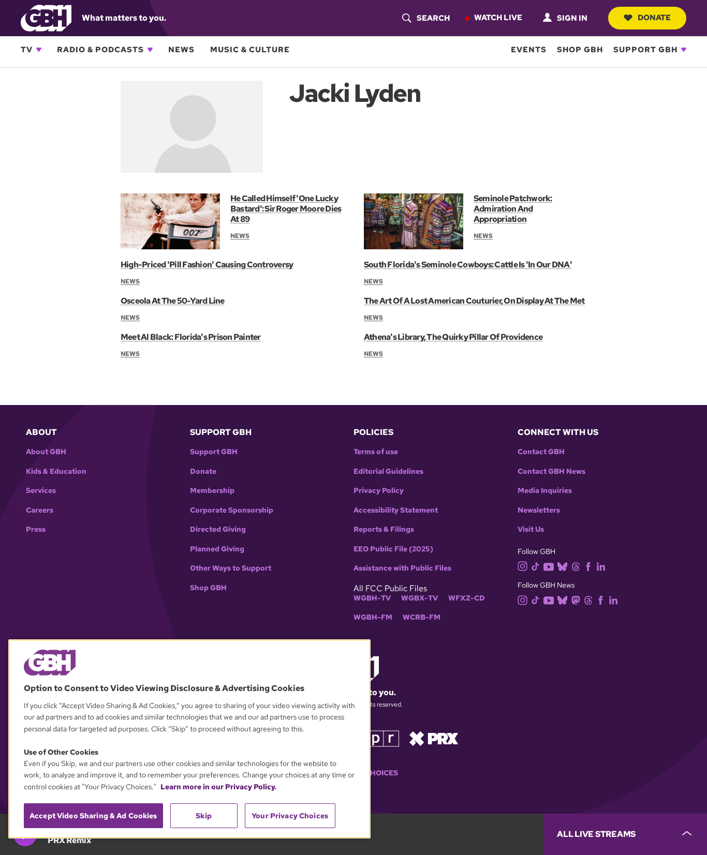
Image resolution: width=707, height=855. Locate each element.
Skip (204, 815)
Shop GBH (580, 49)
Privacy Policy (379, 490)
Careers (39, 510)
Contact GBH (541, 451)
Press (36, 529)
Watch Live (498, 17)
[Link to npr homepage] (375, 737)
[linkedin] (601, 565)
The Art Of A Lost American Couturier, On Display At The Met (474, 300)
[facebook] (588, 565)
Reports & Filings (384, 529)
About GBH (46, 451)
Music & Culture (250, 49)
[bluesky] (562, 565)
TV (27, 49)
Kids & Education (56, 471)
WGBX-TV (419, 598)
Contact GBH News (551, 471)
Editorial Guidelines (388, 471)
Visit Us (531, 529)
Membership (212, 490)
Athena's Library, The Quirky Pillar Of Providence (453, 337)
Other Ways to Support (230, 568)
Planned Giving (217, 549)
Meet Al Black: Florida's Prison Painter (191, 337)
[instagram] (523, 565)
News (181, 49)
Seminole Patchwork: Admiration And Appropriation (513, 208)
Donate (654, 17)
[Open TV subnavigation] (38, 49)
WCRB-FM (421, 617)
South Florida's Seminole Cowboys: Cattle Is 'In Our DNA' (468, 264)
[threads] (575, 565)
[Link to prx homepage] (433, 737)
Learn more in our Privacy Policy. (218, 786)
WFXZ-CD (466, 598)
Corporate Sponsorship (231, 510)
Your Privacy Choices (290, 815)
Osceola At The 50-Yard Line (173, 300)
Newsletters (539, 510)
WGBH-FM (373, 617)
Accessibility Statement (396, 510)
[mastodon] (575, 599)
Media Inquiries (545, 490)
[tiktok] (535, 565)
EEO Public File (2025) (393, 549)
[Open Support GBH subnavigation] (683, 49)
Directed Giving (218, 529)
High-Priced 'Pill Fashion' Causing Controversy (207, 264)
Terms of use (376, 451)
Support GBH (645, 49)
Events (529, 49)
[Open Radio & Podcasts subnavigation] (150, 49)
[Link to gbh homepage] (46, 17)
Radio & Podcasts (100, 49)
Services (41, 490)
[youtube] (548, 565)
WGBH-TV (372, 598)
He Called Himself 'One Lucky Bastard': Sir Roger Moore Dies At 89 (285, 208)
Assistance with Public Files (402, 568)
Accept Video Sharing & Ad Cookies (93, 815)
